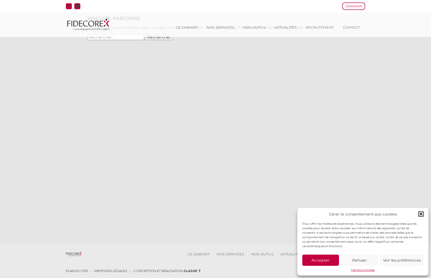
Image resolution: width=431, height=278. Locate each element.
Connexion (353, 6)
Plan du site (77, 271)
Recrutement (320, 27)
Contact (351, 27)
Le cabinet (187, 27)
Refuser (359, 260)
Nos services (220, 27)
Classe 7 (192, 271)
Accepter (320, 260)
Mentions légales (363, 270)
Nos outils (254, 27)
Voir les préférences (402, 260)
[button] (421, 214)
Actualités (286, 27)
